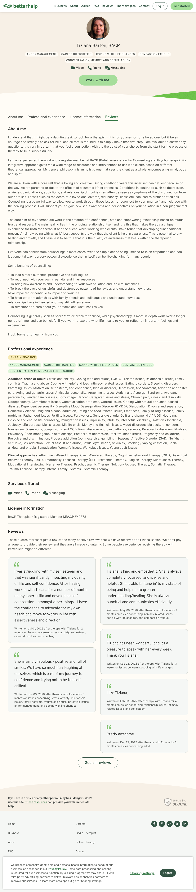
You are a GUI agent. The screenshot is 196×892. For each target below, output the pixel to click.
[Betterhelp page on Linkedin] (184, 847)
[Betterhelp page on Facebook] (153, 847)
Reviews (111, 117)
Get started (182, 6)
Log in (160, 6)
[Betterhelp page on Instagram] (161, 847)
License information (85, 117)
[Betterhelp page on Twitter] (176, 847)
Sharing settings (142, 873)
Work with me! (98, 80)
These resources (36, 802)
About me (15, 117)
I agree (168, 873)
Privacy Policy (57, 868)
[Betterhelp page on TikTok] (169, 847)
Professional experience (46, 117)
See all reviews (98, 762)
